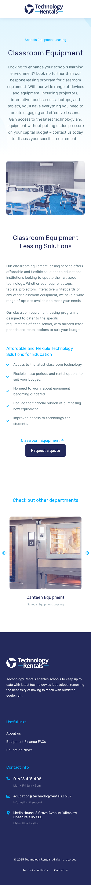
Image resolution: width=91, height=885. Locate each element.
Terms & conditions (35, 870)
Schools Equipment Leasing (45, 40)
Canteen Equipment (45, 597)
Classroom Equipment (40, 440)
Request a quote (45, 450)
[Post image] (45, 553)
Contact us (61, 870)
